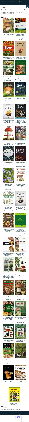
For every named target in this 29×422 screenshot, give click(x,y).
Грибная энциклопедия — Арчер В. (8, 298)
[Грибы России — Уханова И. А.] (14, 401)
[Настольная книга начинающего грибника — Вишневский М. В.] (20, 161)
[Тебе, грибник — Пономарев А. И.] (20, 339)
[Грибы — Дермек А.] (9, 380)
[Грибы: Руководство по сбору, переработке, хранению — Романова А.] (20, 316)
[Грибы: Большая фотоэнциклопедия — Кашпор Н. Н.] (20, 140)
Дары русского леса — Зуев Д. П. (20, 274)
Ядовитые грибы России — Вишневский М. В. (20, 208)
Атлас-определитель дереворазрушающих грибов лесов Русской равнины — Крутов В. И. (8, 276)
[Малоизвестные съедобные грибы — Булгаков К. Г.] (9, 316)
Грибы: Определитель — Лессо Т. (8, 341)
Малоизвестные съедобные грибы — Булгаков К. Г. (8, 318)
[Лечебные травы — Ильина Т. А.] (9, 161)
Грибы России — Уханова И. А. (14, 404)
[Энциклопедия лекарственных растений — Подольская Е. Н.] (9, 206)
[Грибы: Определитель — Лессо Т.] (9, 339)
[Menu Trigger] (27, 6)
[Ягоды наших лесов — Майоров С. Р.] (9, 56)
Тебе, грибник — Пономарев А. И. (20, 341)
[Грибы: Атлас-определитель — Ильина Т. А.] (20, 295)
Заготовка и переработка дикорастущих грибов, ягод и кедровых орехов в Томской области (20, 232)
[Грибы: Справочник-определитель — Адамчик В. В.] (9, 251)
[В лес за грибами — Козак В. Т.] (20, 358)
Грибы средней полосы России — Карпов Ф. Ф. (8, 99)
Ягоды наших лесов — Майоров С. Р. (8, 58)
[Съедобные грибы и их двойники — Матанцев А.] (9, 227)
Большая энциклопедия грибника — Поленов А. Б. (8, 361)
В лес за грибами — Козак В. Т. (20, 360)
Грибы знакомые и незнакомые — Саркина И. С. (20, 254)
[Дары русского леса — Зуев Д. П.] (20, 272)
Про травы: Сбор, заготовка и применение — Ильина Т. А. (20, 100)
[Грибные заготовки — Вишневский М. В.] (20, 56)
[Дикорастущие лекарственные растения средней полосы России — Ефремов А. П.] (9, 183)
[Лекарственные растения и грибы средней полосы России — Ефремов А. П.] (20, 33)
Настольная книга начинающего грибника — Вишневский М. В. (20, 164)
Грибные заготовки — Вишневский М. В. (20, 58)
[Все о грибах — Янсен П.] (9, 33)
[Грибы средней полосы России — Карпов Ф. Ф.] (9, 97)
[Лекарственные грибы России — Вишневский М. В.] (9, 118)
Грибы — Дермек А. (9, 381)
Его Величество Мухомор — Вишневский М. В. (8, 143)
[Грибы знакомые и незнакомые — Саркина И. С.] (20, 251)
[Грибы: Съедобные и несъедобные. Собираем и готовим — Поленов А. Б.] (9, 75)
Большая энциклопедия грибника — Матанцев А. (20, 78)
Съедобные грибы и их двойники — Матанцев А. (8, 230)
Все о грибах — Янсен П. (8, 35)
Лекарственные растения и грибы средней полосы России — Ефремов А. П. (20, 37)
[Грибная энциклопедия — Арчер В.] (9, 295)
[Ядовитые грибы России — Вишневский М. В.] (20, 206)
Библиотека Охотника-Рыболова (14, 2)
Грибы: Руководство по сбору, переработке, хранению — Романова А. (20, 320)
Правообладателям (19, 414)
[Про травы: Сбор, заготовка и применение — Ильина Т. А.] (20, 97)
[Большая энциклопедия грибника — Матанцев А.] (20, 75)
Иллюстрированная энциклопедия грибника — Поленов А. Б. (20, 186)
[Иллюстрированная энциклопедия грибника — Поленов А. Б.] (20, 183)
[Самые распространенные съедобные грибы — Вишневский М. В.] (20, 380)
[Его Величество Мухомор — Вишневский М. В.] (9, 140)
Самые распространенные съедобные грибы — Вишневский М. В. (20, 383)
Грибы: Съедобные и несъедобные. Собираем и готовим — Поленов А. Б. (8, 78)
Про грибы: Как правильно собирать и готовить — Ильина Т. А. (20, 122)
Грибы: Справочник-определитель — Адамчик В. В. (8, 254)
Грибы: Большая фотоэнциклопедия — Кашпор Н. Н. (20, 143)
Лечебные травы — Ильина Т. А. (8, 163)
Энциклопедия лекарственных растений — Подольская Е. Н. (8, 209)
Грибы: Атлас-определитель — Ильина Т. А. (20, 298)
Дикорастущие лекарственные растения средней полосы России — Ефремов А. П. (8, 187)
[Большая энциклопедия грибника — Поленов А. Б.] (9, 358)
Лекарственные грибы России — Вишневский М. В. (8, 121)
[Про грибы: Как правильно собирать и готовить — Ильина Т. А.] (20, 118)
